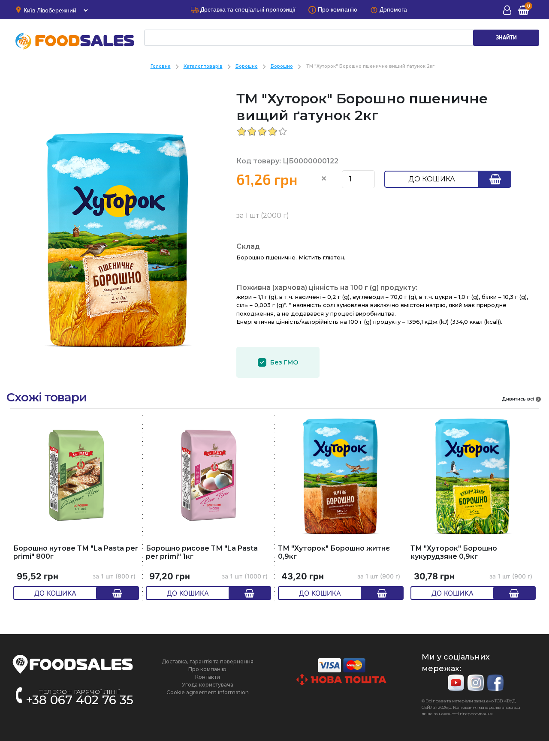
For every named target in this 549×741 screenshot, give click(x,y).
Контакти (207, 677)
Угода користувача (207, 684)
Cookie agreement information (207, 692)
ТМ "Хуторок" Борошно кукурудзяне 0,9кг (453, 552)
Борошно (246, 66)
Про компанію (207, 669)
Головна (161, 66)
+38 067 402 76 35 (79, 700)
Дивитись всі (518, 399)
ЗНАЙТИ (506, 38)
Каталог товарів (203, 66)
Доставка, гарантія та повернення (207, 661)
